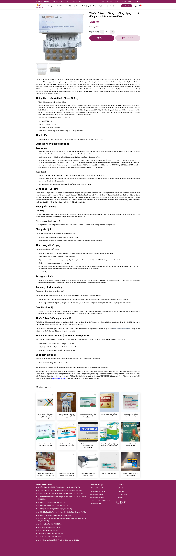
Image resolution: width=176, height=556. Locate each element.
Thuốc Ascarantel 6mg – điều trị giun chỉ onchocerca (88, 445)
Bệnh (77, 6)
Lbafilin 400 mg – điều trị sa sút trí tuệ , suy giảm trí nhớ (67, 416)
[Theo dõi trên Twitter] (137, 1)
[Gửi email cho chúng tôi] (139, 1)
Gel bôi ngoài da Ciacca (109, 474)
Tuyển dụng (103, 6)
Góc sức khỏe (122, 494)
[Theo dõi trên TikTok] (124, 502)
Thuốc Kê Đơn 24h (97, 501)
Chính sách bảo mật (97, 497)
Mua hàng (121, 491)
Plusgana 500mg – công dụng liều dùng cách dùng (66, 474)
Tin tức (120, 497)
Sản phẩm (109, 1)
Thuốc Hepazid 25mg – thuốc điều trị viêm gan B (66, 445)
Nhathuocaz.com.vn (58, 378)
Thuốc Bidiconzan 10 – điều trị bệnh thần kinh (45, 445)
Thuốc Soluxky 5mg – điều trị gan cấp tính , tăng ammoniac (88, 416)
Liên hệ (130, 1)
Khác (97, 27)
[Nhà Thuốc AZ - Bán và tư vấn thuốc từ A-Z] (40, 5)
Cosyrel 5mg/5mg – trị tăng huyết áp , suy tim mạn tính (109, 445)
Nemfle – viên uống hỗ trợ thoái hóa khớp (131, 474)
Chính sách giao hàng (98, 491)
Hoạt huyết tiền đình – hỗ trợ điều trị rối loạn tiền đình (45, 474)
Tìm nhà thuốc (128, 38)
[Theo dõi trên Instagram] (135, 1)
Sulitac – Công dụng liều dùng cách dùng (88, 474)
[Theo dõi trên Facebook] (134, 1)
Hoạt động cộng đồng (89, 6)
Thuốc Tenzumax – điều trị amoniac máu (109, 415)
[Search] (135, 6)
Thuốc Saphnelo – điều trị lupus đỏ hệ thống (130, 415)
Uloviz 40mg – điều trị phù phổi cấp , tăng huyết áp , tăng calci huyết (45, 416)
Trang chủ (51, 6)
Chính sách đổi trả (97, 494)
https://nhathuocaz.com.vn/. (122, 329)
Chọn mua (102, 38)
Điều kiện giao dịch (97, 485)
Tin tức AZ (123, 1)
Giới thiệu (102, 1)
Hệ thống (116, 1)
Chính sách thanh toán (98, 488)
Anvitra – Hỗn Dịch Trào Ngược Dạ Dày (130, 445)
